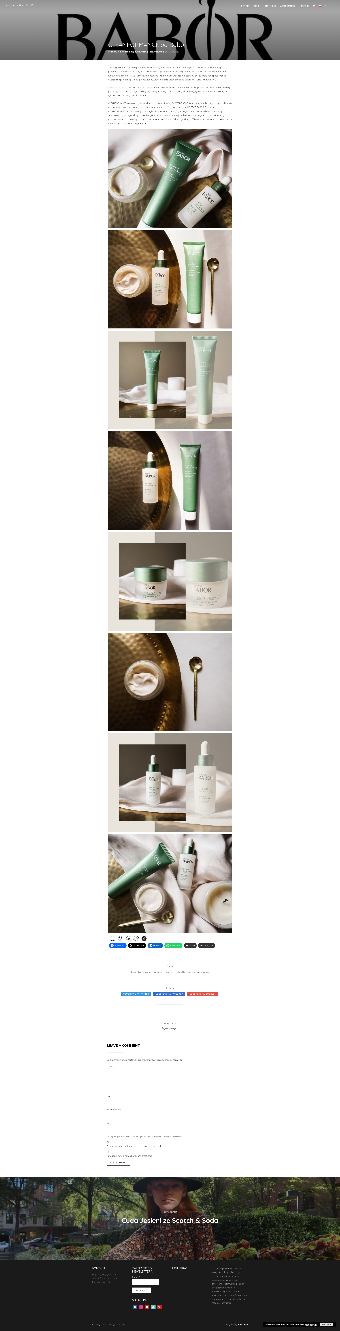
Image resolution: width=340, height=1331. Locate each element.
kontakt (304, 5)
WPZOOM (242, 1324)
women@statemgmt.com (104, 1278)
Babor (156, 67)
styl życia (135, 51)
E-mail (136, 1277)
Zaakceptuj (327, 1324)
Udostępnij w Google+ (203, 994)
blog (256, 5)
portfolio (270, 5)
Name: (110, 1096)
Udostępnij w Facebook (169, 994)
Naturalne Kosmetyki (172, 972)
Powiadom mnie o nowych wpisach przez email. (130, 1156)
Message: (111, 1066)
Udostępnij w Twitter (136, 994)
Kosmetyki (157, 972)
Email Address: (114, 1109)
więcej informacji (311, 1324)
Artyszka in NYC (20, 5)
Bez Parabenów (145, 972)
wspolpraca (147, 51)
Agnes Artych (170, 1028)
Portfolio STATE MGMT (102, 1282)
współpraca (287, 5)
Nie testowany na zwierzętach (195, 972)
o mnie (244, 5)
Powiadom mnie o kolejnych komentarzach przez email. (134, 1146)
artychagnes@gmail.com (104, 1274)
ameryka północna (120, 51)
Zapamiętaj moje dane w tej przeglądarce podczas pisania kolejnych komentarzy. (146, 1136)
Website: (111, 1123)
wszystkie (159, 51)
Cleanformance (115, 87)
